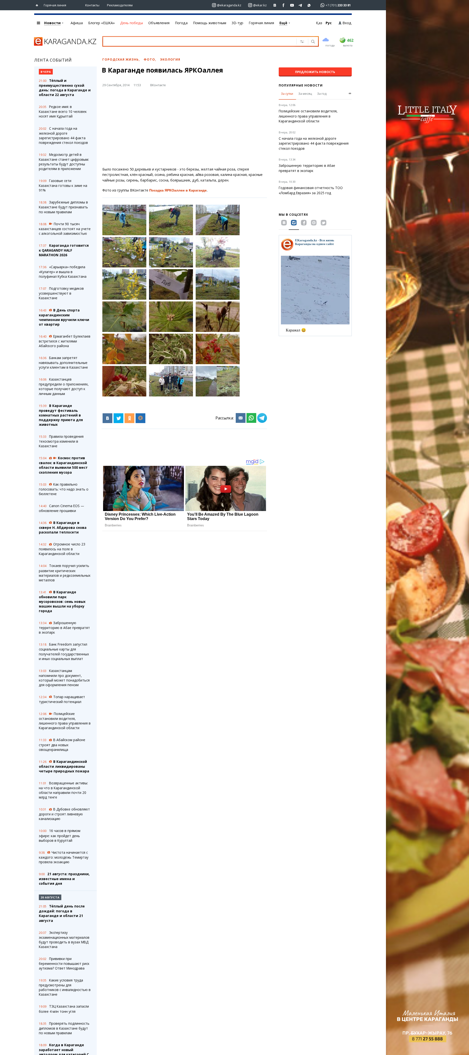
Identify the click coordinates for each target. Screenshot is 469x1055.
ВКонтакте (158, 85)
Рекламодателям (120, 5)
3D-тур (237, 23)
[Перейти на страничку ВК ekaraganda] (275, 5)
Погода (181, 23)
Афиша (77, 23)
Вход (347, 23)
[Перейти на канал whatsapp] (309, 5)
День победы (131, 23)
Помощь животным (209, 23)
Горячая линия (55, 5)
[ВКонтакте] (107, 418)
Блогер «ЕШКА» (101, 23)
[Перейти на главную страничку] (38, 5)
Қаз (319, 23)
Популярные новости (301, 85)
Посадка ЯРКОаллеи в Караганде (178, 190)
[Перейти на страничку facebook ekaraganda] (283, 5)
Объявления (159, 23)
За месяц (305, 93)
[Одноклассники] (129, 418)
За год (322, 93)
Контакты (92, 5)
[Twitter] (118, 418)
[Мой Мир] (140, 418)
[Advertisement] (184, 129)
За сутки (287, 93)
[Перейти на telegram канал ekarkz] (300, 5)
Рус (329, 23)
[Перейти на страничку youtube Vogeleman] (292, 5)
